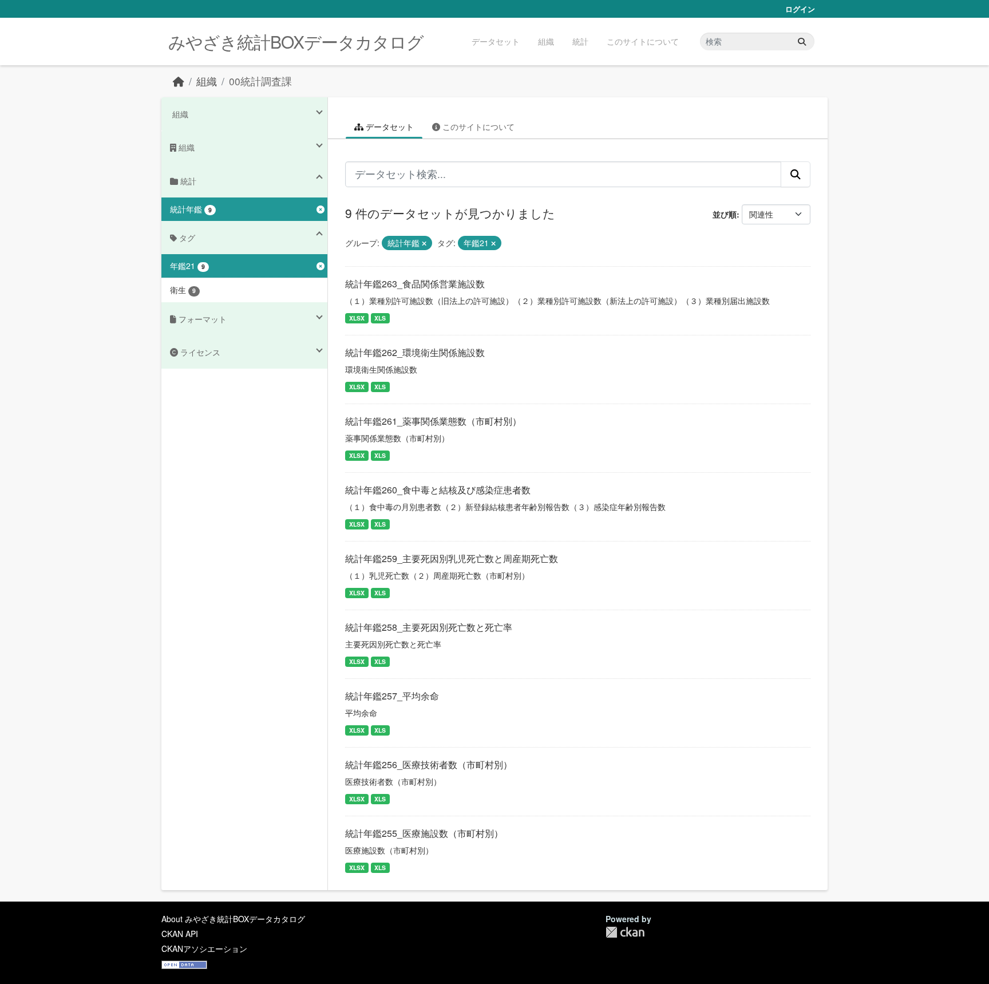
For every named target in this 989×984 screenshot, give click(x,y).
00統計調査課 (260, 81)
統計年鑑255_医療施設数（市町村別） (424, 833)
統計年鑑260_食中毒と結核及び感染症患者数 (438, 489)
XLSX (357, 318)
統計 (580, 41)
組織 (546, 41)
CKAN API (179, 933)
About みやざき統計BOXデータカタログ (233, 918)
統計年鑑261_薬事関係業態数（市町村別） (433, 421)
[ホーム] (178, 81)
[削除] (424, 243)
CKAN (625, 932)
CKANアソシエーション (204, 948)
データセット (496, 41)
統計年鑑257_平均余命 (392, 695)
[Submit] (801, 41)
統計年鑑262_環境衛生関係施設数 (415, 352)
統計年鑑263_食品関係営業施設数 (415, 283)
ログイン (800, 8)
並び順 (725, 214)
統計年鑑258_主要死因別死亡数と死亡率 (428, 627)
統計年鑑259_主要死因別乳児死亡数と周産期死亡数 (451, 558)
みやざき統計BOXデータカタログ (296, 41)
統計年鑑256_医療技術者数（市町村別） (428, 764)
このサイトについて (643, 41)
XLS (380, 318)
